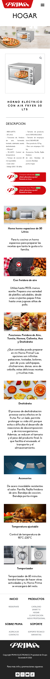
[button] (42, 5)
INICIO (13, 599)
